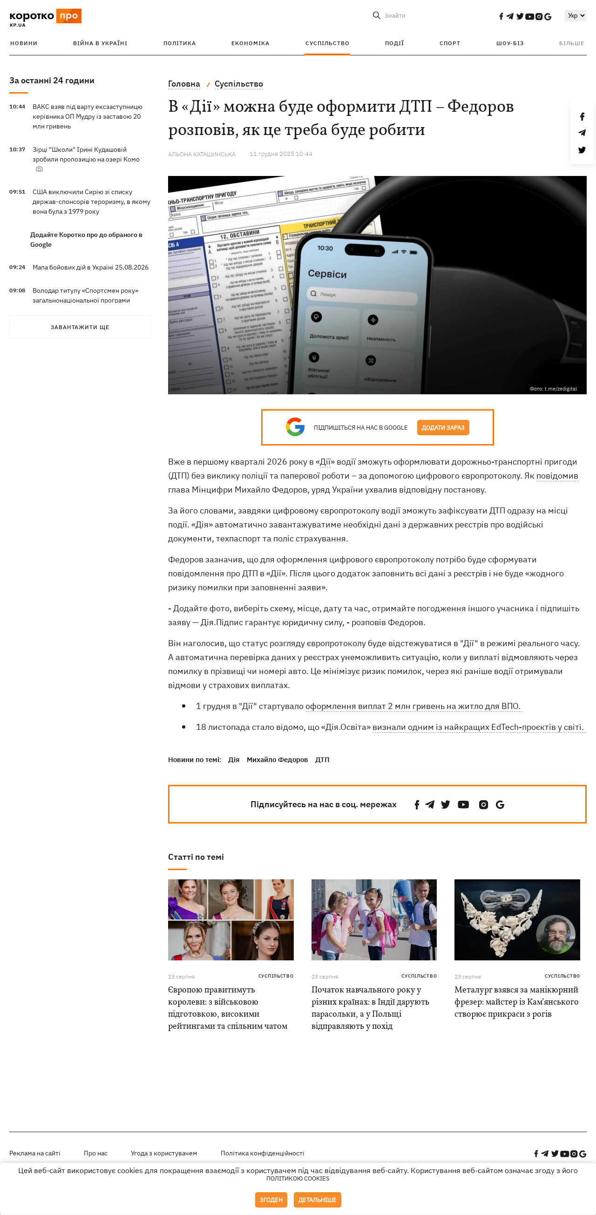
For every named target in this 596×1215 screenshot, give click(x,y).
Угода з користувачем (164, 1153)
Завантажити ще (80, 327)
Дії (325, 461)
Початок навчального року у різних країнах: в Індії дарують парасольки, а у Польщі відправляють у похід (370, 1009)
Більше (571, 43)
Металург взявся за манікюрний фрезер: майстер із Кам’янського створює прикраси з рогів (516, 1002)
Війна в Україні (100, 43)
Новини (24, 43)
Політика (179, 43)
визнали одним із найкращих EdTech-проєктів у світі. (479, 727)
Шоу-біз (510, 43)
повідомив (557, 475)
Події (394, 43)
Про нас (96, 1153)
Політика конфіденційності (263, 1153)
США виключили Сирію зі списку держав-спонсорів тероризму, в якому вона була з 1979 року (91, 202)
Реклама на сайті (35, 1153)
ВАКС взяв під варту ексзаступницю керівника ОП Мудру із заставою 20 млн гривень (87, 116)
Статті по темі (196, 856)
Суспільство (327, 43)
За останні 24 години (52, 80)
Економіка (250, 43)
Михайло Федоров (277, 759)
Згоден (271, 1200)
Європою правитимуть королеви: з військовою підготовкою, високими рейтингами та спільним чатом (227, 1009)
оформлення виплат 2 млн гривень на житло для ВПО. (413, 706)
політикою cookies (298, 1178)
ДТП (322, 759)
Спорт (450, 43)
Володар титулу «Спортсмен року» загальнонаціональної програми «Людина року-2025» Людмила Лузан (90, 300)
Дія (234, 759)
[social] (501, 16)
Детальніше (317, 1200)
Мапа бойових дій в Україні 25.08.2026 (91, 267)
